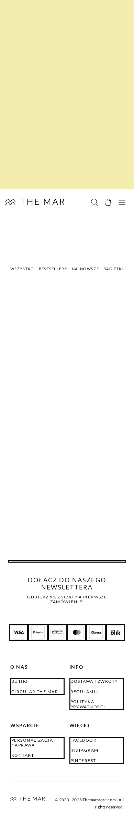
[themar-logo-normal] (27, 799)
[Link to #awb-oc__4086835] (94, 202)
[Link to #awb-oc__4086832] (108, 202)
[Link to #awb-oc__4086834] (122, 202)
